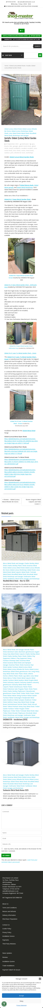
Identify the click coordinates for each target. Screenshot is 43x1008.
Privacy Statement (21, 1005)
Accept (21, 996)
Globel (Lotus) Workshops (20, 131)
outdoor (7, 153)
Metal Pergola (29, 680)
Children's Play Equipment (18, 658)
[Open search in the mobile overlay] (21, 46)
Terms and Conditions (9, 908)
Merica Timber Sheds (14, 678)
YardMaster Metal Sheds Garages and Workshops (23, 579)
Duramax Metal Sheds (14, 777)
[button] (40, 979)
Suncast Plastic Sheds (24, 704)
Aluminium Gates (12, 652)
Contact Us (6, 925)
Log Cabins (26, 676)
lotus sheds (16, 150)
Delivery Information (9, 915)
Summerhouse (12, 704)
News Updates (7, 953)
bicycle (6, 146)
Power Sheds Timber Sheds (21, 693)
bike (11, 146)
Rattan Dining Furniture (19, 695)
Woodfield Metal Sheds (18, 574)
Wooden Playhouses (19, 713)
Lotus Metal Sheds (15, 133)
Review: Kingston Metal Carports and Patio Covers (33, 502)
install (11, 148)
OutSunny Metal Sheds (19, 685)
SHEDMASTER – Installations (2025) (15, 719)
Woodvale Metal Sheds (14, 784)
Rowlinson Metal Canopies (15, 700)
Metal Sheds (25, 133)
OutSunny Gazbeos (26, 682)
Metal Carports (16, 572)
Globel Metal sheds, (27, 185)
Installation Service (8, 936)
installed (24, 148)
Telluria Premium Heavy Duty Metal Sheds (21, 706)
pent (11, 153)
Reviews (5, 957)
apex (32, 144)
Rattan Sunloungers (15, 698)
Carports (22, 654)
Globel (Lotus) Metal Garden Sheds (22, 157)
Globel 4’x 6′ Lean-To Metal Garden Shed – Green (20, 353)
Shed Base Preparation (9, 919)
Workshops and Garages (21, 135)
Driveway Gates (14, 660)
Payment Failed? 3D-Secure (11, 970)
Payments (5, 940)
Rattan (9, 695)
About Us (5, 904)
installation (17, 148)
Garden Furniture (12, 667)
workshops (29, 153)
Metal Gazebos (19, 680)
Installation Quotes (8, 961)
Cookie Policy (6, 929)
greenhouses (24, 671)
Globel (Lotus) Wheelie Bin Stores (18, 669)
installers (30, 148)
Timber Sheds (15, 711)
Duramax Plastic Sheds (16, 665)
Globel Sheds (31, 570)
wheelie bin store (19, 153)
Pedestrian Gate (12, 689)
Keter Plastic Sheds (21, 674)
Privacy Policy (6, 932)
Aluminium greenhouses (26, 652)
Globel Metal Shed (29, 431)
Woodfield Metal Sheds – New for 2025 (16, 580)
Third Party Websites (9, 944)
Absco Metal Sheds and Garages (13, 563)
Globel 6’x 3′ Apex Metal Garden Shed (17, 199)
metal (23, 150)
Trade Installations (8, 966)
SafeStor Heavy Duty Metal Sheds (18, 702)
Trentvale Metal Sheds (27, 711)
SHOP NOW (8, 55)
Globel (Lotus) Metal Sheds (17, 66)
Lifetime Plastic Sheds (15, 676)
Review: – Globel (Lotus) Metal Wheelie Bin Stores (11, 501)
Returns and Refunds (9, 911)
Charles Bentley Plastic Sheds (16, 565)
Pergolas (21, 689)
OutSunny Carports (13, 682)
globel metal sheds (25, 146)
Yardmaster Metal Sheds (17, 786)
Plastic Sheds (28, 689)
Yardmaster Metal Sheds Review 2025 (15, 790)
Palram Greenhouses (16, 687)
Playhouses (21, 691)
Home (6, 66)
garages (15, 146)
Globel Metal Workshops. (25, 187)
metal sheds (30, 150)
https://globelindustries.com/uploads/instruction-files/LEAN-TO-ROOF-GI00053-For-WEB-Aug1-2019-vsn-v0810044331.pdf (21, 462)
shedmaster (25, 144)
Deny (21, 1001)
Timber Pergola (19, 709)
